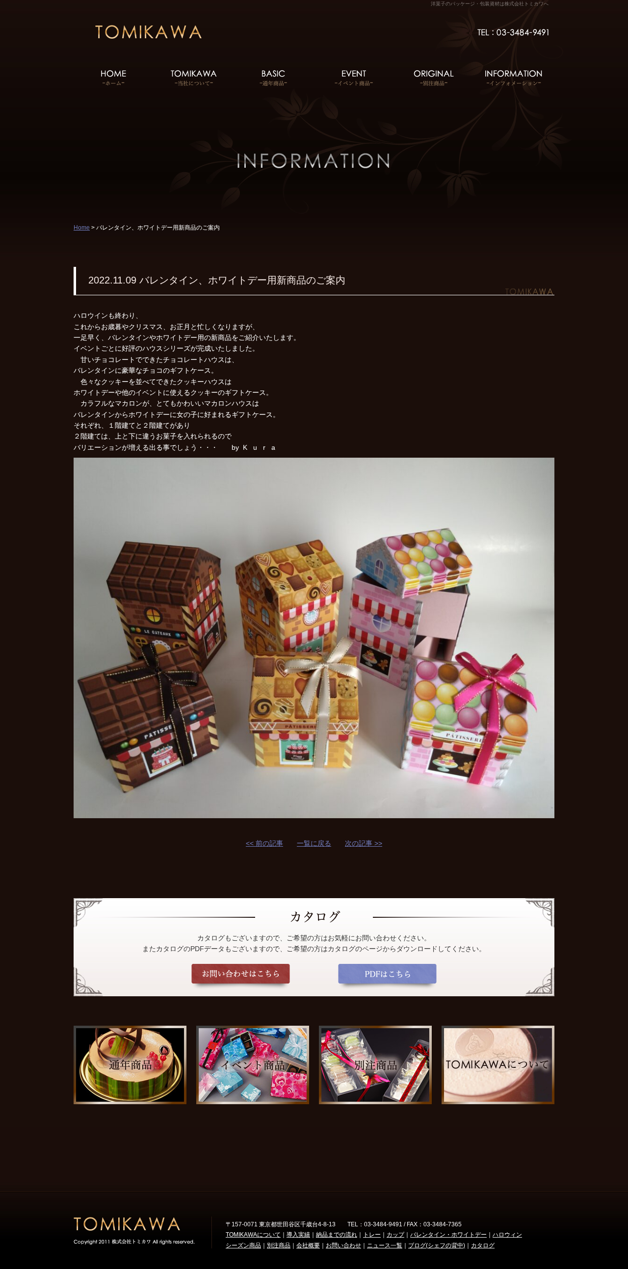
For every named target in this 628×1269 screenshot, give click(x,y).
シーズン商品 (243, 1245)
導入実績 (298, 1234)
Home (82, 227)
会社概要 (308, 1245)
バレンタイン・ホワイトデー (448, 1234)
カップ (395, 1234)
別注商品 (278, 1245)
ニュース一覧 (384, 1245)
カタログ (483, 1245)
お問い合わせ (343, 1245)
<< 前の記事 (264, 843)
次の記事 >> (363, 843)
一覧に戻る (314, 843)
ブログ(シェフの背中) (436, 1245)
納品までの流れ (336, 1234)
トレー (372, 1234)
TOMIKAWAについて (253, 1234)
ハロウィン (507, 1234)
